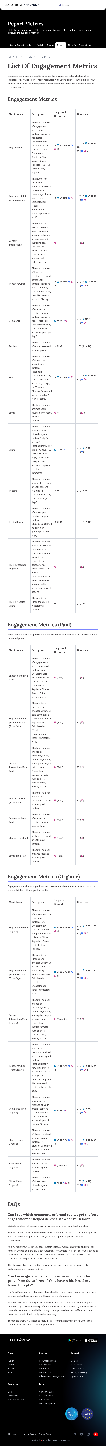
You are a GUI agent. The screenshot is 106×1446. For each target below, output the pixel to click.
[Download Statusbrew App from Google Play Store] (74, 1340)
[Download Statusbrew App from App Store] (90, 1340)
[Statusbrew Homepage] (13, 5)
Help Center (13, 57)
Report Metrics (44, 57)
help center (31, 5)
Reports (28, 57)
